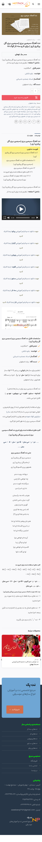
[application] (21, 209)
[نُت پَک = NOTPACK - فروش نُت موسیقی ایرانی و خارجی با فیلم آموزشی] (21, 4)
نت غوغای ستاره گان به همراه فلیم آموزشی (25, 662)
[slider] (23, 217)
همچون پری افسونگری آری (17, 116)
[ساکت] (8, 218)
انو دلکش (28, 73)
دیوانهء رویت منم (32, 111)
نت (32, 114)
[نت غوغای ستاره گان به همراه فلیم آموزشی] (21, 646)
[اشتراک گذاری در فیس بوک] (34, 122)
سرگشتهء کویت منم (20, 111)
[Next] (1, 664)
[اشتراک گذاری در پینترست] (21, 122)
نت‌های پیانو (32, 748)
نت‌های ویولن (32, 738)
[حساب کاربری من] (9, 4)
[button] (21, 209)
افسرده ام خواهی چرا (31, 109)
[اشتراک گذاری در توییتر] (29, 122)
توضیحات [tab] (37, 135)
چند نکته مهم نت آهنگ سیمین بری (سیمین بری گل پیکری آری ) (14, 177)
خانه (38, 39)
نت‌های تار (33, 733)
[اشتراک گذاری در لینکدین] (16, 122)
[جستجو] (33, 4)
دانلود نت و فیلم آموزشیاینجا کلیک (19, 231)
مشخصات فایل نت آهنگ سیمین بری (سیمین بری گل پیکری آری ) (19, 162)
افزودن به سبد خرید (21, 97)
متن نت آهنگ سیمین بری (23, 168)
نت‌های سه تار (32, 729)
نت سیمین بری (8, 114)
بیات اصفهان (31, 39)
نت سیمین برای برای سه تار (22, 114)
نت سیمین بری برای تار (33, 116)
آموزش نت (31, 106)
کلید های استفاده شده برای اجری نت (16, 172)
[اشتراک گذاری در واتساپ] (38, 122)
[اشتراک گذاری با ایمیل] (25, 122)
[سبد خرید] (3, 4)
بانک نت (21, 109)
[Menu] (38, 4)
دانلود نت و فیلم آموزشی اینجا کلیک (19, 243)
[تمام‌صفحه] (5, 218)
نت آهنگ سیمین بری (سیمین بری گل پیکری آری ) (21, 154)
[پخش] (37, 218)
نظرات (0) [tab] (30, 135)
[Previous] (40, 664)
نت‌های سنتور (32, 743)
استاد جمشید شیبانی (24, 79)
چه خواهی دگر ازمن (12, 109)
